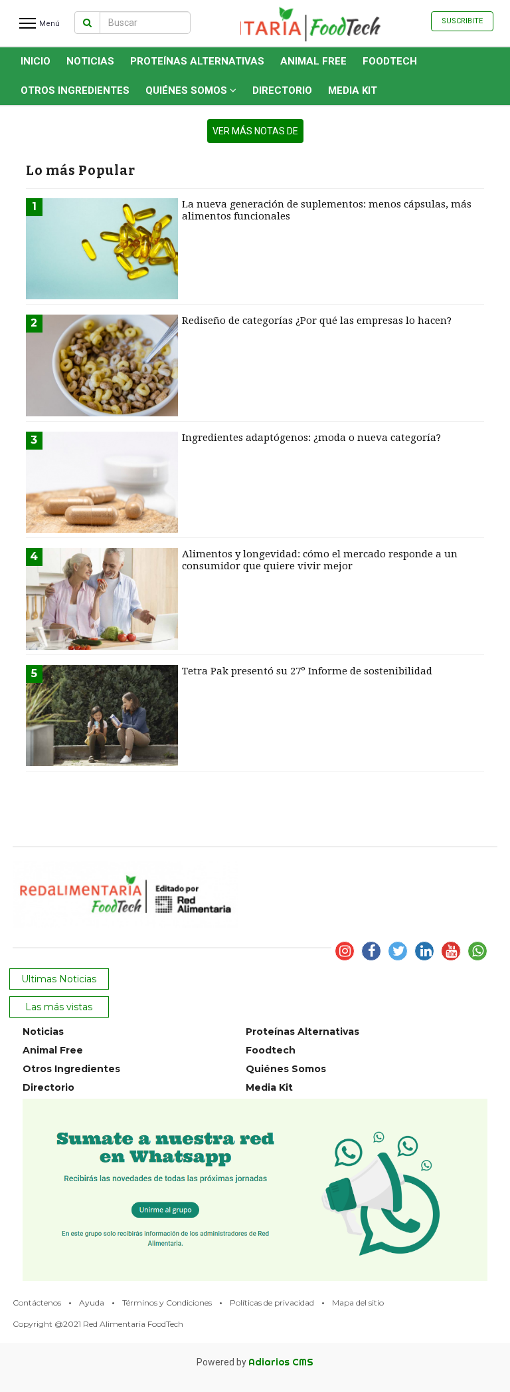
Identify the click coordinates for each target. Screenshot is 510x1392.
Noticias (90, 61)
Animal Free (313, 61)
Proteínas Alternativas (197, 61)
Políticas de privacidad (272, 1303)
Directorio (282, 90)
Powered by (255, 1362)
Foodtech (390, 61)
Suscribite (462, 21)
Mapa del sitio (358, 1303)
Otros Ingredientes (75, 90)
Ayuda (91, 1303)
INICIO (35, 61)
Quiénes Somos (187, 90)
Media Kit (352, 90)
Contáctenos (37, 1303)
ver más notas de (255, 131)
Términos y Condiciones (167, 1303)
